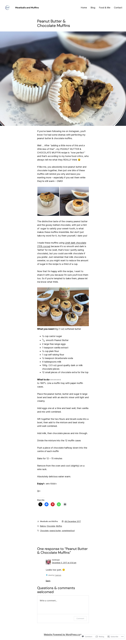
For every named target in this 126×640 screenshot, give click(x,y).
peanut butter (55, 531)
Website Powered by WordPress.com (63, 634)
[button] (48, 201)
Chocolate (51, 526)
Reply (48, 581)
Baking (43, 526)
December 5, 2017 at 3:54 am (64, 563)
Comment (80, 618)
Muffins (59, 526)
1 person (58, 575)
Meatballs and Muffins (27, 7)
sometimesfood (68, 531)
